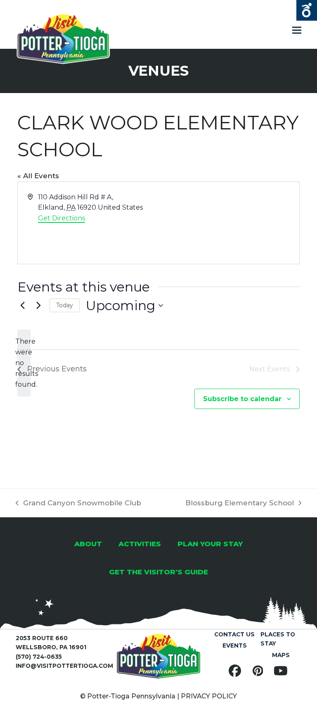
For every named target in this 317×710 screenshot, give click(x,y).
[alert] (24, 363)
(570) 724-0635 (39, 656)
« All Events (38, 176)
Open (306, 10)
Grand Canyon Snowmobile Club (78, 504)
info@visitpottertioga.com (64, 665)
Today (64, 305)
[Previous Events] (22, 306)
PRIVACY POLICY (209, 696)
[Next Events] (38, 306)
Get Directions (61, 218)
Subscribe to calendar (242, 399)
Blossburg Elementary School (239, 504)
